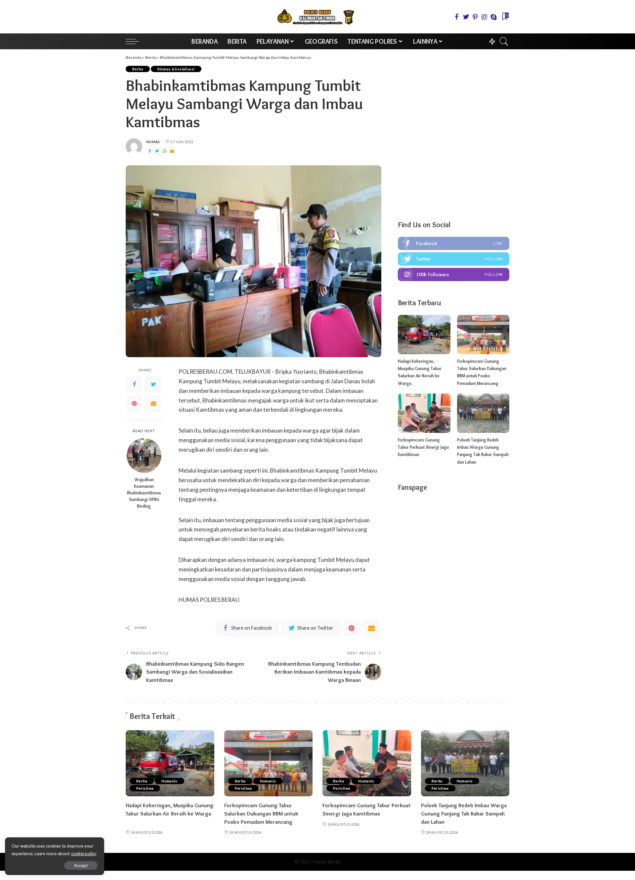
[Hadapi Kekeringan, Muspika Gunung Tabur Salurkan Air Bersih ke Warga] (424, 334)
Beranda (134, 57)
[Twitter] (153, 385)
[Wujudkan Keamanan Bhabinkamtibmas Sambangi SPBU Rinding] (144, 455)
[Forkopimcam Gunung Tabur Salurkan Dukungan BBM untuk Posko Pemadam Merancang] (483, 334)
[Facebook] (134, 385)
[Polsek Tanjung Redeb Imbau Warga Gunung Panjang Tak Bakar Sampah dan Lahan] (483, 413)
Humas (153, 142)
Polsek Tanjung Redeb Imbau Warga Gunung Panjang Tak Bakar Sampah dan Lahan (464, 813)
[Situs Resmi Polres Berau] (317, 17)
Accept (81, 865)
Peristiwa (144, 788)
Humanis (169, 781)
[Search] (504, 41)
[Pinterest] (134, 404)
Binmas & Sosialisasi (175, 69)
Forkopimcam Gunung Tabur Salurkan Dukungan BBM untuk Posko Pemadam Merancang (261, 813)
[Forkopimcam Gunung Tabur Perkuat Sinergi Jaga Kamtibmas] (424, 413)
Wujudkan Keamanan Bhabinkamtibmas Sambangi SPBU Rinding (144, 493)
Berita (151, 57)
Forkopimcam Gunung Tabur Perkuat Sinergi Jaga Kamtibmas (423, 447)
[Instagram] (453, 274)
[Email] (153, 404)
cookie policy (84, 853)
